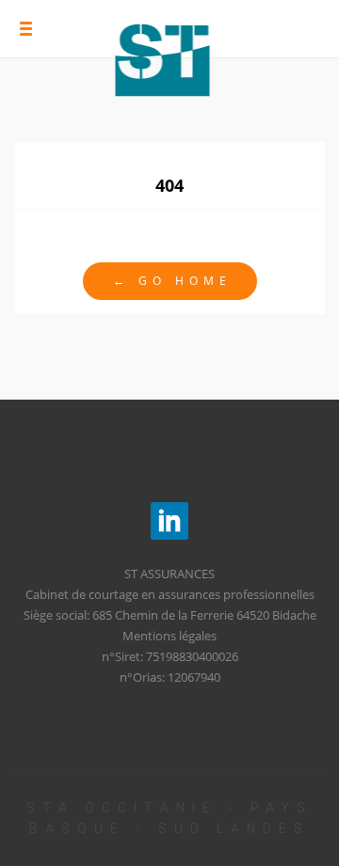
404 (169, 185)
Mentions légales (169, 635)
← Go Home (172, 281)
